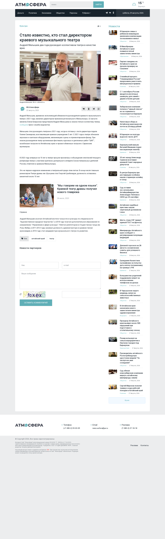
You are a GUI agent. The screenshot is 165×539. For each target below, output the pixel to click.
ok (113, 12)
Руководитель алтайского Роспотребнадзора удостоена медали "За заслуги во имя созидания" (131, 358)
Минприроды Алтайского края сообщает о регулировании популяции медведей (131, 234)
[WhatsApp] (98, 109)
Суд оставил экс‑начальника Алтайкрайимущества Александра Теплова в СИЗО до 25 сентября (129, 192)
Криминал (123, 152)
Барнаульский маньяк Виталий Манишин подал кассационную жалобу (130, 147)
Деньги (20, 13)
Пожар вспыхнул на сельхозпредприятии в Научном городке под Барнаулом (130, 341)
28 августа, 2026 (134, 41)
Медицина (123, 315)
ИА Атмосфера (30, 4)
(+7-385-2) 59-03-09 (71, 428)
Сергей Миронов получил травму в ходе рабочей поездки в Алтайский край (131, 388)
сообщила (24, 125)
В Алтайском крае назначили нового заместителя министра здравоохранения (130, 309)
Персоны (73, 13)
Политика (33, 13)
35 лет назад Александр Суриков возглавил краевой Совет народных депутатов (131, 161)
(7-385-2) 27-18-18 (129, 428)
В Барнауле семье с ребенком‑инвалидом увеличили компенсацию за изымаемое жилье (130, 35)
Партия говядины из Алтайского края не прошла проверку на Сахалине (129, 65)
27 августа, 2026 (134, 270)
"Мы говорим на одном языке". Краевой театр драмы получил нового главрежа (77, 189)
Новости (114, 26)
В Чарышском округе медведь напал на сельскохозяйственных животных (130, 294)
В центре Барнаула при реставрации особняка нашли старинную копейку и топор (131, 176)
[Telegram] (93, 109)
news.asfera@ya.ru (100, 428)
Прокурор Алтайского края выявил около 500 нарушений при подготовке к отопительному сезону (130, 325)
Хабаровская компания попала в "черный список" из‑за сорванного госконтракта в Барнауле (131, 110)
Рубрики (86, 13)
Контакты (145, 445)
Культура (24, 26)
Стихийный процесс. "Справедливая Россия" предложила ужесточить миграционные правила (131, 80)
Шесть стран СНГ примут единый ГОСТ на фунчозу (131, 221)
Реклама (134, 445)
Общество (60, 13)
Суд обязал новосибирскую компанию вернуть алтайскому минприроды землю (131, 374)
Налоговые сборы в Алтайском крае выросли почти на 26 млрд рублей (131, 124)
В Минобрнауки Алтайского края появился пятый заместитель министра (130, 50)
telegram (106, 12)
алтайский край (38, 239)
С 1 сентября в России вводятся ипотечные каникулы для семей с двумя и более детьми (129, 95)
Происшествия (124, 348)
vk (110, 12)
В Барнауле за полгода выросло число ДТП (130, 135)
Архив (127, 400)
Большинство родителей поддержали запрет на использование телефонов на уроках (130, 279)
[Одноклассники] (88, 109)
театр (51, 239)
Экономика (46, 13)
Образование (124, 56)
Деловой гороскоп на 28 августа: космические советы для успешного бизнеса (130, 249)
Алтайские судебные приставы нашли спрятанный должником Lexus (130, 208)
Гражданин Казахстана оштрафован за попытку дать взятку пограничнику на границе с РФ (131, 264)
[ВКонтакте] (83, 109)
